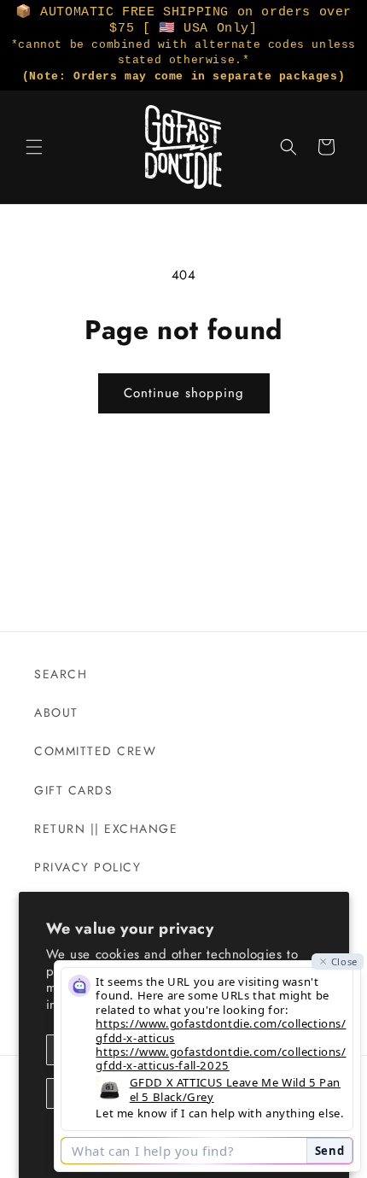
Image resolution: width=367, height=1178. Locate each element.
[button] (34, 147)
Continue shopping (184, 393)
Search (60, 674)
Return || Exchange (106, 828)
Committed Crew (95, 750)
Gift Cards (73, 790)
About (56, 712)
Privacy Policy (87, 867)
